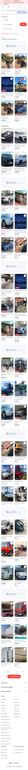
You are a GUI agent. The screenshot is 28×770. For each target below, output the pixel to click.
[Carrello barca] (21, 657)
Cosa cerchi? (4, 16)
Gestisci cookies (5, 716)
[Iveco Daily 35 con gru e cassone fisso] (7, 475)
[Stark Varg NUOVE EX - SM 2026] (7, 368)
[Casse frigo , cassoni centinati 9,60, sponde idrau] (7, 635)
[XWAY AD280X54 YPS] (21, 368)
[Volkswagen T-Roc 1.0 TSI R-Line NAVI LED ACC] (7, 139)
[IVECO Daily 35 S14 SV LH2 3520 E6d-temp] (21, 285)
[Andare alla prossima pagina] (23, 671)
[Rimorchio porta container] (21, 552)
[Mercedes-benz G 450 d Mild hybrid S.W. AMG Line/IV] (7, 163)
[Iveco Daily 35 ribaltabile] (7, 529)
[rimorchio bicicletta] (21, 529)
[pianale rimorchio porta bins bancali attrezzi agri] (7, 285)
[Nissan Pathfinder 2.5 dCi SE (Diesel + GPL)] (7, 225)
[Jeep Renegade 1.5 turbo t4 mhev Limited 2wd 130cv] (7, 88)
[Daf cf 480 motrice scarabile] (21, 475)
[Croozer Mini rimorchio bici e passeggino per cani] (21, 452)
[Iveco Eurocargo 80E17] (21, 612)
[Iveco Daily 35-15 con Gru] (7, 495)
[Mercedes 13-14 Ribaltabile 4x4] (7, 552)
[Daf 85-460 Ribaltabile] (21, 495)
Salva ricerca (6, 33)
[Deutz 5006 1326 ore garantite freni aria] (21, 392)
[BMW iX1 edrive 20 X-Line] (7, 308)
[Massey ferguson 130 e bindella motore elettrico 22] (21, 308)
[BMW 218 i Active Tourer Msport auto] (21, 111)
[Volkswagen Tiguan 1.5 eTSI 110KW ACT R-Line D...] (21, 139)
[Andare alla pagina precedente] (4, 671)
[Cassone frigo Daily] (7, 657)
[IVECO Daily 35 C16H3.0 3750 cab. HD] (7, 392)
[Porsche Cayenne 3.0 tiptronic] (21, 416)
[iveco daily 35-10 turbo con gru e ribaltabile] (21, 576)
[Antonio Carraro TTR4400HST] (21, 64)
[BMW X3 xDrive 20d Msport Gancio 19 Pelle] (21, 163)
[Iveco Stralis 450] (7, 576)
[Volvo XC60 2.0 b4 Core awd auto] (21, 332)
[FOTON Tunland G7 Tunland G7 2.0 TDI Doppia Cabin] (21, 635)
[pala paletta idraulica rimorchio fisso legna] (7, 64)
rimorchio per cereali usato (12, 10)
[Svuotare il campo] (25, 20)
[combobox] (14, 20)
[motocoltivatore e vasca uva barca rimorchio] (21, 88)
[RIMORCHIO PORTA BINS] (21, 201)
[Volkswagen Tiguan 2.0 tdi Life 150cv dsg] (7, 201)
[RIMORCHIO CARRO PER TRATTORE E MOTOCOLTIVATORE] (21, 248)
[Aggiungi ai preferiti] (11, 55)
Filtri (23, 24)
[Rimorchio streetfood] (7, 612)
